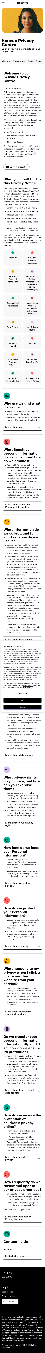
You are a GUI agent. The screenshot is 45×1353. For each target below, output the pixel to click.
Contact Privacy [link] (35, 61)
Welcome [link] (6, 61)
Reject (22, 707)
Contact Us (7, 1338)
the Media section (9, 1333)
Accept (22, 700)
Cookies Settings (11, 1302)
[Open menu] (7, 3)
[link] (12, 252)
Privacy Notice (27, 687)
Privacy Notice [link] (19, 61)
